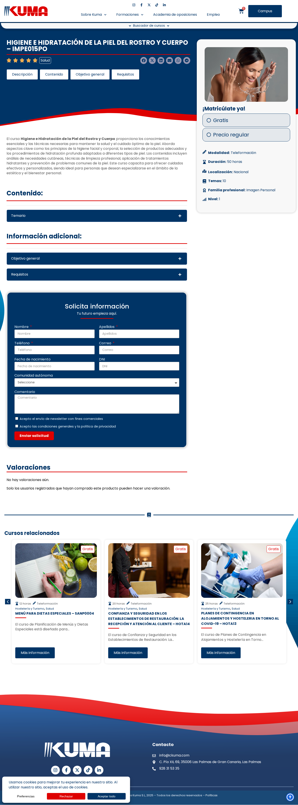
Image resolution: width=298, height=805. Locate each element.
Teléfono (22, 343)
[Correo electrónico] (290, 775)
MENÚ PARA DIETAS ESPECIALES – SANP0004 (54, 613)
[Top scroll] (290, 786)
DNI (102, 359)
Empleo (213, 14)
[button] (143, 60)
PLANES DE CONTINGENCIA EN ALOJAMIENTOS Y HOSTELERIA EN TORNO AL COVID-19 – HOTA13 (240, 618)
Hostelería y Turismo (29, 608)
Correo (105, 343)
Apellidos (107, 326)
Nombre (21, 326)
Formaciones (127, 14)
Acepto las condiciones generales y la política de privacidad (68, 426)
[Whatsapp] (290, 753)
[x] (149, 5)
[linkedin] (164, 5)
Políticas (212, 795)
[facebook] (141, 5)
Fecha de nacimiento (32, 359)
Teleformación (243, 152)
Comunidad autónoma (33, 375)
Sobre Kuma (91, 14)
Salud (45, 60)
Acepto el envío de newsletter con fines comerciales (61, 419)
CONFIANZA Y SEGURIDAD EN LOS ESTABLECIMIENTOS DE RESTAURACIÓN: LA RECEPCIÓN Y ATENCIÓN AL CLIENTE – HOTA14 (149, 618)
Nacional (241, 172)
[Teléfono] (290, 764)
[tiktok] (156, 5)
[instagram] (134, 5)
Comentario (24, 392)
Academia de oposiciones (175, 14)
